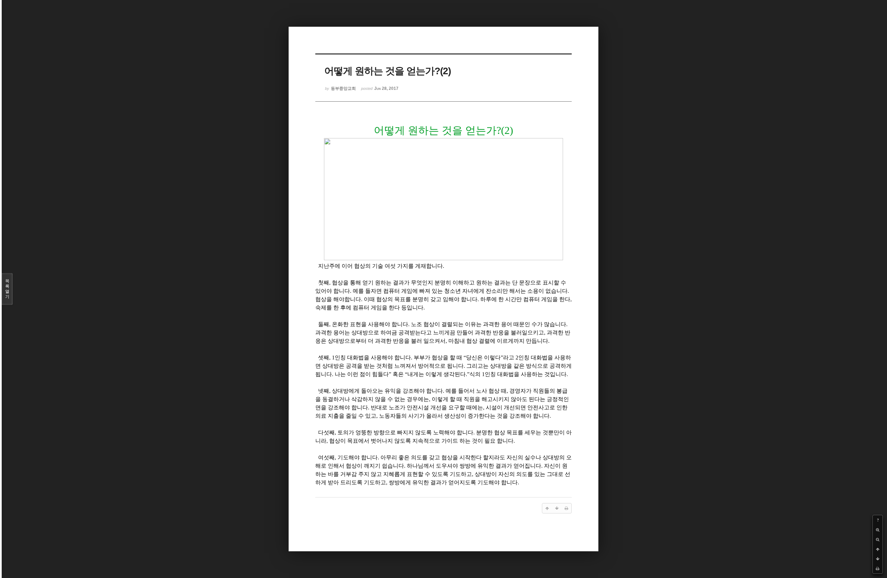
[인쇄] (877, 568)
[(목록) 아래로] (877, 559)
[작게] (877, 539)
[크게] (877, 530)
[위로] (877, 549)
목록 (7, 289)
